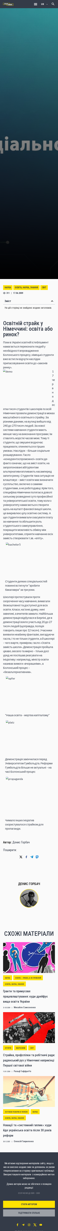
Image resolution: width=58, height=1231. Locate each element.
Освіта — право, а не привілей (28, 978)
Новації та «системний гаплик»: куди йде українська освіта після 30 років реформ (27, 1130)
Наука (8, 287)
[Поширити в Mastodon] (37, 856)
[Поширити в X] (20, 856)
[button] (35, 4)
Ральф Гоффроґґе (22, 1071)
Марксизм (20, 1048)
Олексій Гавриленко (24, 1141)
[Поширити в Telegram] (31, 856)
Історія (8, 1048)
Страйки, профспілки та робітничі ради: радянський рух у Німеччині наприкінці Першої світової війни (29, 1060)
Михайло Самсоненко (25, 1007)
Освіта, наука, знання (26, 287)
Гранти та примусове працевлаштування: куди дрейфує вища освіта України (25, 996)
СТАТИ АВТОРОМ (29, 1204)
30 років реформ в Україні (16, 1112)
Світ (44, 287)
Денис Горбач (21, 842)
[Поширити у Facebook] (26, 856)
